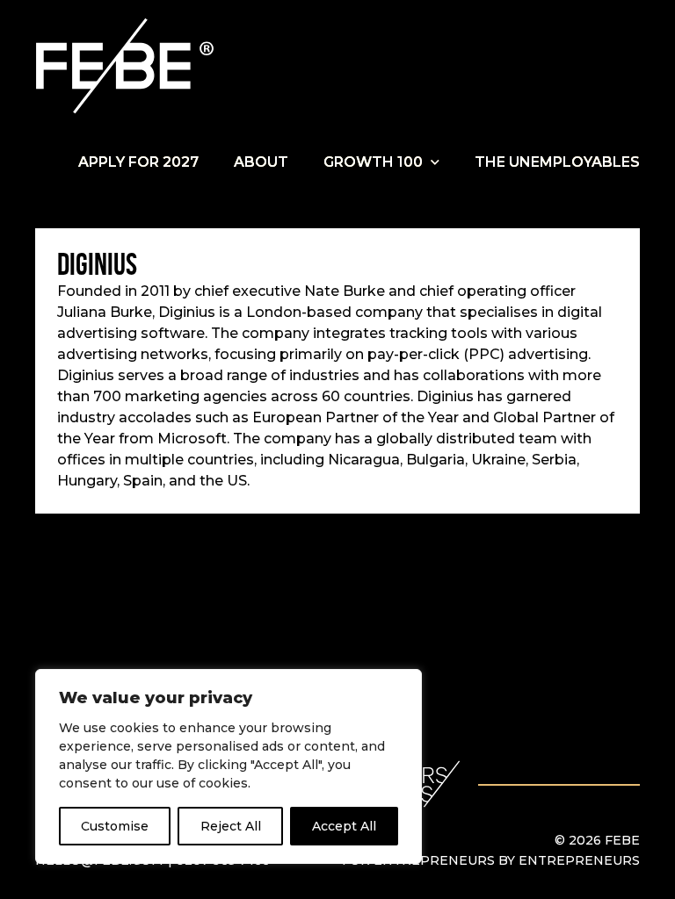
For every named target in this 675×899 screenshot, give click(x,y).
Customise (115, 826)
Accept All (344, 826)
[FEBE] (127, 66)
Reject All (230, 826)
